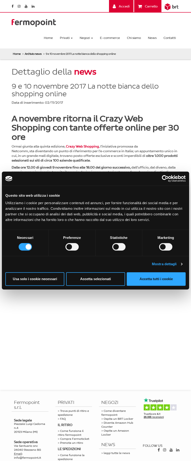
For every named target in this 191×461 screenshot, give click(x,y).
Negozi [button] (85, 38)
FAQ (63, 418)
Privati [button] (65, 38)
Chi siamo (134, 38)
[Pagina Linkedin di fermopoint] (33, 6)
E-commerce (110, 38)
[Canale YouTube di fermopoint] (26, 6)
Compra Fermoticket (74, 438)
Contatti (170, 38)
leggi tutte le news (117, 453)
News (152, 38)
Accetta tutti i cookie (156, 279)
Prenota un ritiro (71, 442)
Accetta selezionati (95, 279)
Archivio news (33, 53)
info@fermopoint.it (27, 457)
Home (48, 38)
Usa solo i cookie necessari (35, 279)
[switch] (72, 247)
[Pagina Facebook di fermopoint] (13, 6)
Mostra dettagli (164, 264)
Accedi (124, 6)
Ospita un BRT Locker (118, 418)
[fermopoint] (34, 22)
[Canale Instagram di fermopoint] (19, 6)
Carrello (151, 6)
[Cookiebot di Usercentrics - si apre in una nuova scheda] (165, 178)
